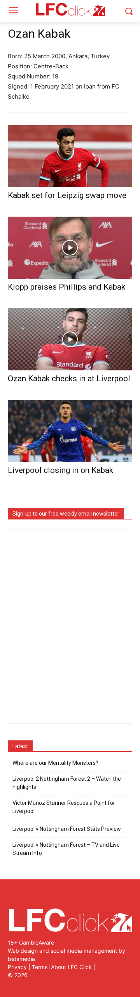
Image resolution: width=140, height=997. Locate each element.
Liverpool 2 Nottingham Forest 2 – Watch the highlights (66, 783)
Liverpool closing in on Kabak (60, 470)
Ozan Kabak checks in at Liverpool (69, 378)
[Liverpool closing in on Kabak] (70, 431)
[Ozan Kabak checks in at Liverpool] (70, 339)
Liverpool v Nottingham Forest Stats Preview (66, 829)
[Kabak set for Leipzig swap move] (70, 156)
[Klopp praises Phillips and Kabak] (70, 248)
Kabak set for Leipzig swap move (67, 195)
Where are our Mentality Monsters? (55, 763)
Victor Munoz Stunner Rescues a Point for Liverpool (63, 807)
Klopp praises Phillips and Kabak (66, 287)
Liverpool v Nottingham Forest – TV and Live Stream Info (66, 849)
